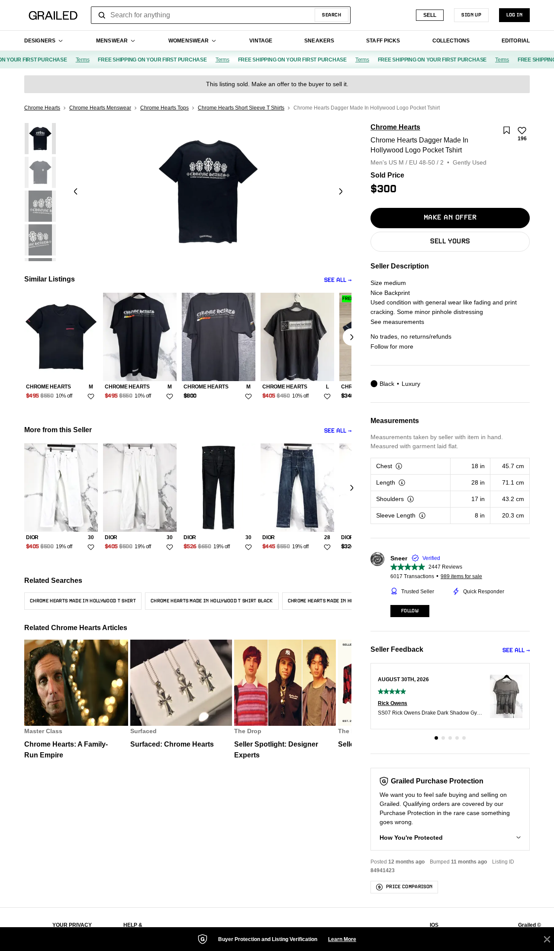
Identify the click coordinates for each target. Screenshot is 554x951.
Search (331, 15)
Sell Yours (450, 242)
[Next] (340, 192)
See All (335, 280)
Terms (75, 60)
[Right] (351, 337)
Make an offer (450, 218)
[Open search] (102, 15)
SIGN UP (471, 15)
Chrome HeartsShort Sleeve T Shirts (241, 108)
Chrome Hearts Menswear (100, 108)
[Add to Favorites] (91, 396)
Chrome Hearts (42, 108)
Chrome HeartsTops (164, 108)
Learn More (342, 939)
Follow (410, 611)
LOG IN (514, 15)
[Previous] (75, 192)
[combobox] (221, 15)
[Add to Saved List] (506, 130)
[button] (436, 738)
